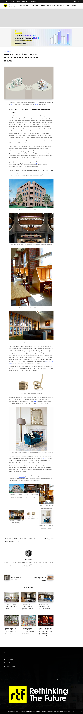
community (32, 538)
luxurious (44, 458)
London (33, 141)
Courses (42, 5)
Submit (68, 5)
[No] (81, 711)
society (19, 541)
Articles (34, 5)
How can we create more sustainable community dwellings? (40, 579)
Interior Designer (29, 115)
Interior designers (9, 541)
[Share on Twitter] (48, 539)
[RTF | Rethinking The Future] (10, 5)
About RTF (6, 652)
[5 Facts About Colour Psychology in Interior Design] (11, 597)
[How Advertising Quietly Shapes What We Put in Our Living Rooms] (28, 597)
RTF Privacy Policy (8, 663)
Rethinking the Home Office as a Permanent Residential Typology (11, 629)
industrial (35, 401)
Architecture (8, 538)
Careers (6, 1)
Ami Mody (28, 559)
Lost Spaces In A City (16, 577)
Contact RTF (6, 656)
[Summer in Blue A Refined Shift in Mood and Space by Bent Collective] (45, 597)
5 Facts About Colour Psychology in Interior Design (11, 606)
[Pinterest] (52, 539)
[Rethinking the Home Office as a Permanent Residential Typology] (11, 620)
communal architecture (20, 538)
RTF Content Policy (8, 659)
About (12, 1)
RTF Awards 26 (24, 5)
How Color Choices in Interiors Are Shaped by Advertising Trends (28, 629)
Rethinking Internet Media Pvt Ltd (38, 707)
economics (22, 477)
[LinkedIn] (50, 539)
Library (35, 163)
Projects (59, 5)
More (73, 5)
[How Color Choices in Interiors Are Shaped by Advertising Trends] (28, 620)
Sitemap (52, 707)
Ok (73, 711)
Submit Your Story (22, 1)
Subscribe (33, 1)
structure (36, 104)
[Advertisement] (41, 18)
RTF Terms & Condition (9, 666)
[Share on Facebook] (45, 539)
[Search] (78, 5)
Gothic (13, 104)
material (47, 172)
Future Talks (51, 5)
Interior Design (7, 51)
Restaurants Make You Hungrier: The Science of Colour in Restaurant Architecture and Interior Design (45, 631)
